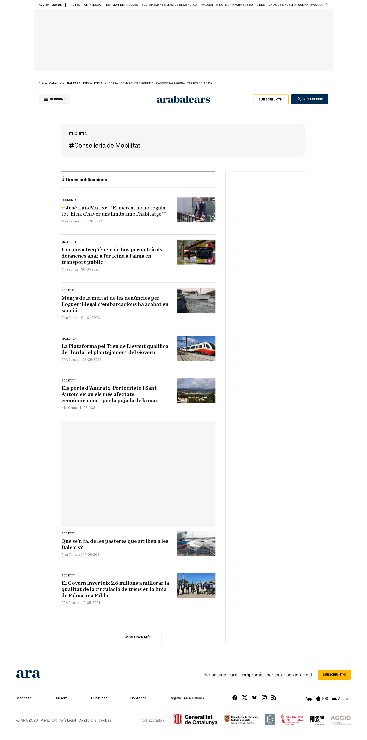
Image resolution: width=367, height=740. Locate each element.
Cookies (105, 720)
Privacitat (48, 720)
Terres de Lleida (199, 83)
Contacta (138, 698)
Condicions (87, 720)
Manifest (23, 698)
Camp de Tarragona (170, 83)
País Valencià (92, 83)
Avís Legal (67, 720)
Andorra (111, 83)
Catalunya (57, 83)
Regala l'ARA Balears (187, 698)
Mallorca (68, 242)
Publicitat (99, 698)
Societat (68, 290)
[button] (326, 4)
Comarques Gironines (137, 83)
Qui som (60, 698)
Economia (68, 199)
